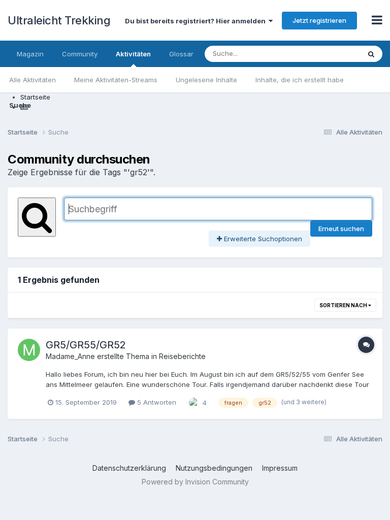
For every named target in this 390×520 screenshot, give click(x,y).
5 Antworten (155, 402)
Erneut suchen (341, 228)
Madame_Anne (70, 356)
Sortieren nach (343, 305)
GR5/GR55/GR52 (86, 345)
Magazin (30, 54)
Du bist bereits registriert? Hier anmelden (197, 21)
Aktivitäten (133, 54)
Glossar (181, 54)
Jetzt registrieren (319, 20)
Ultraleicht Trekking (59, 20)
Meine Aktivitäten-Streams (115, 80)
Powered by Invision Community (195, 481)
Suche (20, 105)
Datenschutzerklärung (129, 468)
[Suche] (371, 54)
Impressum (280, 468)
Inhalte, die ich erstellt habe (299, 80)
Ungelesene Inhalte (206, 80)
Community (80, 54)
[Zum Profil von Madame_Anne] (29, 350)
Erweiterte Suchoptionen (262, 239)
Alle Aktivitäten (32, 80)
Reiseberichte (182, 356)
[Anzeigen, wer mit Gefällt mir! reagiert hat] (194, 402)
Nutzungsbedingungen (214, 468)
